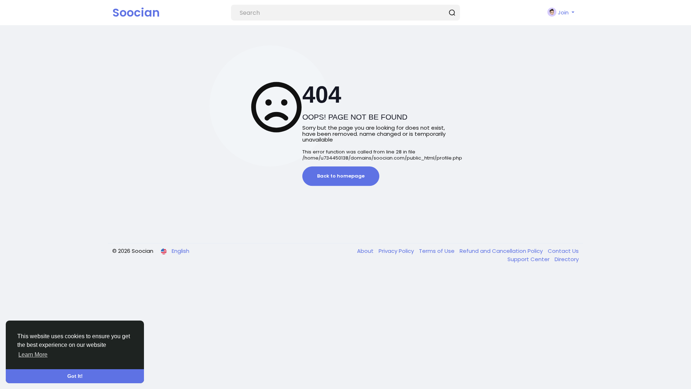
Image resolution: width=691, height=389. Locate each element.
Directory (567, 259)
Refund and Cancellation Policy (502, 251)
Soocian (136, 12)
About (366, 251)
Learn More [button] (33, 355)
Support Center (529, 259)
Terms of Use (437, 251)
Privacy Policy (397, 251)
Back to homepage (341, 176)
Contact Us (563, 251)
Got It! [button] (75, 376)
